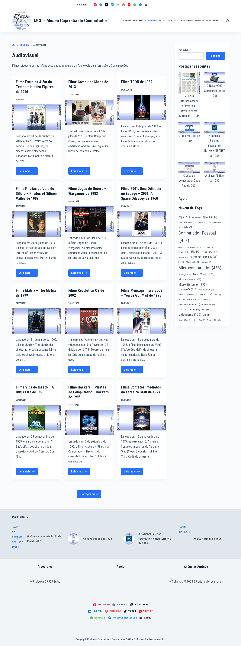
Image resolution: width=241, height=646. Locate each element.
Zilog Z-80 (214, 320)
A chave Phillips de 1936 (97, 538)
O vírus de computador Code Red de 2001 (189, 180)
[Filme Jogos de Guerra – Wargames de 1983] (89, 219)
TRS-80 (194, 309)
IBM (183, 252)
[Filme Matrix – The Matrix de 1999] (36, 321)
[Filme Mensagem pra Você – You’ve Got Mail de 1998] (141, 321)
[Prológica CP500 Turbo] (45, 581)
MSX (217, 295)
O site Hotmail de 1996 (208, 538)
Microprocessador (189, 279)
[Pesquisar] (227, 20)
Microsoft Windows (188, 294)
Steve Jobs (209, 305)
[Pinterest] (123, 4)
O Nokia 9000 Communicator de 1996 (214, 91)
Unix (206, 310)
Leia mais (28, 172)
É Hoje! (127, 20)
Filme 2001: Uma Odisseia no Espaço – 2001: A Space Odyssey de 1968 (141, 193)
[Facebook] (100, 4)
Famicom (191, 247)
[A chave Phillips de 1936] (73, 539)
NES (181, 300)
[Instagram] (95, 4)
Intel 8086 (183, 257)
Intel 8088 (195, 257)
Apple (184, 217)
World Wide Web (187, 320)
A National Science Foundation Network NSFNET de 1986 (214, 146)
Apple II (209, 217)
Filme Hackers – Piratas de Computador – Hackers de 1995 (88, 392)
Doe (176, 20)
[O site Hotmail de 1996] (184, 539)
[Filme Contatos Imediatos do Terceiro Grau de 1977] (141, 417)
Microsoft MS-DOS (206, 290)
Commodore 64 (215, 222)
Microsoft (187, 289)
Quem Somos (186, 20)
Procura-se (139, 20)
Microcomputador (199, 267)
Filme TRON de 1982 (136, 82)
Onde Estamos (203, 20)
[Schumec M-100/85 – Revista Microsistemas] (196, 581)
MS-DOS (206, 294)
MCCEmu (167, 20)
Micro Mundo (203, 274)
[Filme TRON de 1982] (141, 107)
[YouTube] (129, 4)
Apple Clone (196, 217)
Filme (200, 247)
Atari (182, 222)
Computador (185, 227)
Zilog (202, 320)
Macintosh (193, 262)
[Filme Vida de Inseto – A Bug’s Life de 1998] (36, 417)
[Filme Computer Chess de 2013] (89, 112)
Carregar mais (89, 494)
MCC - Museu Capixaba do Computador (70, 20)
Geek (210, 247)
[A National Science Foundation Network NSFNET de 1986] (129, 539)
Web (206, 315)
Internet (210, 256)
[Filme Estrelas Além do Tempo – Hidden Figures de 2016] (36, 117)
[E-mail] (146, 4)
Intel (213, 251)
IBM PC (199, 252)
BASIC (191, 222)
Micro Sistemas (192, 284)
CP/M (181, 247)
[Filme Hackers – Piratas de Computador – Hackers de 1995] (89, 422)
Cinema (202, 222)
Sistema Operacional (190, 304)
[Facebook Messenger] (140, 4)
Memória (152, 20)
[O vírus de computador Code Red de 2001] (17, 539)
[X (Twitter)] (106, 4)
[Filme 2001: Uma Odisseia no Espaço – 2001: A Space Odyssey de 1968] (141, 224)
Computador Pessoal (197, 236)
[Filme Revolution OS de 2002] (89, 321)
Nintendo (194, 299)
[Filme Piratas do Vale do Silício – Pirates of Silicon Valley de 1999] (36, 224)
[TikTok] (117, 4)
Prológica (207, 300)
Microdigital (184, 274)
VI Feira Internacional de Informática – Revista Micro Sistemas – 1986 (189, 106)
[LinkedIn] (112, 4)
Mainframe (206, 262)
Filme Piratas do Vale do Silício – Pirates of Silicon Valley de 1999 (36, 193)
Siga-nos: (82, 4)
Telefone (182, 310)
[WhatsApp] (134, 4)
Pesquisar (183, 49)
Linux (181, 262)
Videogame (189, 314)
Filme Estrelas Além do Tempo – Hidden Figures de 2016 (35, 87)
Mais (215, 20)
